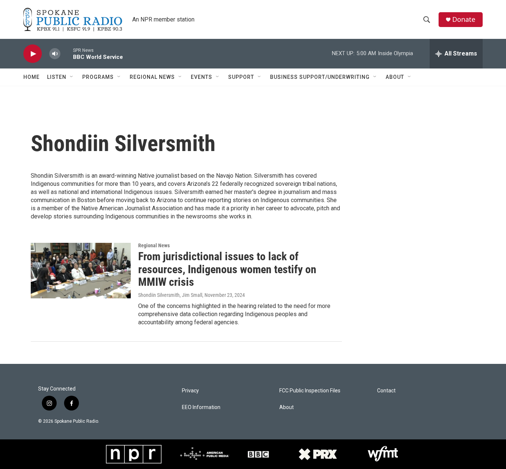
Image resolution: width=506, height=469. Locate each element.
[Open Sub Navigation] (72, 77)
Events (201, 77)
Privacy (190, 390)
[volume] (55, 54)
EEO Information (201, 407)
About (395, 77)
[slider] (67, 53)
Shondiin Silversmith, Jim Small (170, 295)
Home (31, 77)
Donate (463, 19)
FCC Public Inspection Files (309, 390)
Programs (98, 77)
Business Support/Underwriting (320, 77)
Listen (56, 77)
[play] (33, 54)
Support (241, 77)
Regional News (152, 77)
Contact (386, 390)
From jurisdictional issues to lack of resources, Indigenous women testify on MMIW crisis (227, 269)
